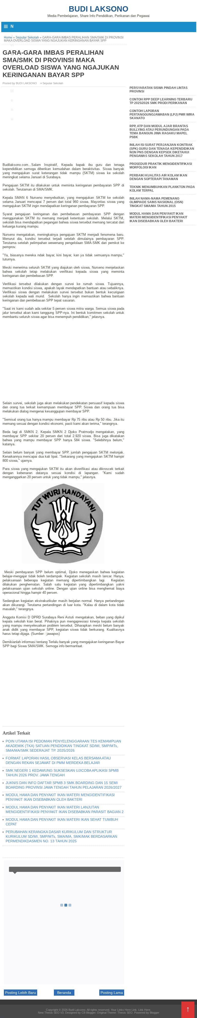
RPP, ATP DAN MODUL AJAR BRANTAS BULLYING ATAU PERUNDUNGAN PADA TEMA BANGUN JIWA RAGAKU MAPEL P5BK (159, 131)
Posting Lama (112, 993)
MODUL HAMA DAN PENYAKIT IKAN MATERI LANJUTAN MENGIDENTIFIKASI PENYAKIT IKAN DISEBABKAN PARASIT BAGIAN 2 (65, 809)
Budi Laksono (98, 9)
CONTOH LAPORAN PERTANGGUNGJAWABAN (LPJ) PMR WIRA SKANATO (162, 114)
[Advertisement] (64, 127)
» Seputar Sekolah (51, 83)
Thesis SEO (125, 1012)
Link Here (144, 1009)
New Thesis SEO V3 (51, 1012)
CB (2, 1016)
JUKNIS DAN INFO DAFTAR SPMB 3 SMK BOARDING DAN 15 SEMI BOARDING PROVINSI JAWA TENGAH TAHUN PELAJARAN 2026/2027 (64, 785)
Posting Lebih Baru (20, 993)
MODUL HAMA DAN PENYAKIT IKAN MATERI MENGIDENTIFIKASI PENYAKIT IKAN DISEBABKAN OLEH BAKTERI (60, 797)
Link (134, 1009)
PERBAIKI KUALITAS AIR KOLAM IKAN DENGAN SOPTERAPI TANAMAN (158, 177)
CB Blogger (88, 1012)
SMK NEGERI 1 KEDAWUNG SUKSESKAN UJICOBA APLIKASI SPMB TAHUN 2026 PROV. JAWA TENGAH (62, 772)
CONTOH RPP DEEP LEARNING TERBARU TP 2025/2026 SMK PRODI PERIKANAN (161, 101)
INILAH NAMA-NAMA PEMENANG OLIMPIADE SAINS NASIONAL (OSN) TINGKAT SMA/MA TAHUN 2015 (156, 202)
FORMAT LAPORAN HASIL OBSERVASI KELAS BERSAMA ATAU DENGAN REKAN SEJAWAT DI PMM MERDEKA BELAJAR (58, 760)
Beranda (64, 993)
